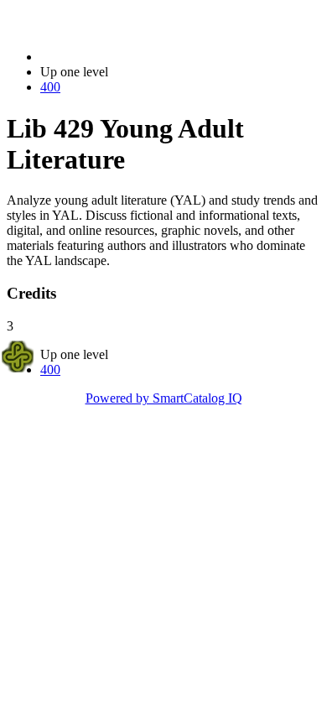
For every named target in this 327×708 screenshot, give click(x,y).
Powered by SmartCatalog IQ (164, 398)
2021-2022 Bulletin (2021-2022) (126, 56)
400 (50, 87)
